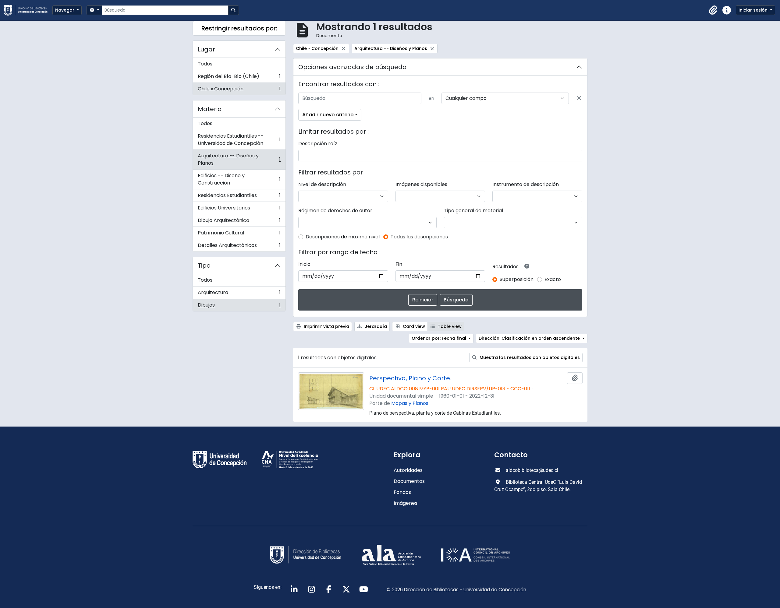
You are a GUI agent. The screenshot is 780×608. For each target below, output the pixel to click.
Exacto (552, 279)
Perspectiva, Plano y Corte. (410, 378)
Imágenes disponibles (421, 184)
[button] (713, 10)
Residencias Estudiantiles (239, 197)
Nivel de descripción (322, 184)
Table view (449, 326)
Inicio (304, 264)
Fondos (402, 492)
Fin (398, 264)
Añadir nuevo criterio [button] (328, 114)
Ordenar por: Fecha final (439, 338)
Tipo (204, 265)
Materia (210, 109)
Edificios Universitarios (239, 209)
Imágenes (405, 503)
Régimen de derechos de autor (335, 210)
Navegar (65, 10)
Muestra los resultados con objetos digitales (529, 357)
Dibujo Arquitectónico (239, 222)
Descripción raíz (317, 143)
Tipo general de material (473, 210)
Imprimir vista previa (326, 326)
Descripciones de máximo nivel (343, 236)
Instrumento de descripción (525, 184)
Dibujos (239, 306)
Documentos (409, 481)
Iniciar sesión (754, 10)
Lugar (206, 49)
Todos (205, 63)
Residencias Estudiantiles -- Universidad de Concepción (239, 139)
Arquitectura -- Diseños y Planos (239, 159)
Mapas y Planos (409, 403)
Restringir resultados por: (239, 28)
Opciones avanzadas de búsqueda (352, 67)
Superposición (517, 279)
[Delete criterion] (579, 98)
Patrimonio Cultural (239, 234)
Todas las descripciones (419, 236)
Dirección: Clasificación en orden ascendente (530, 338)
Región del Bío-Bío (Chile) (239, 78)
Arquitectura (239, 294)
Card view (413, 326)
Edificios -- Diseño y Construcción (239, 179)
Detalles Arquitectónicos (239, 246)
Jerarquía (375, 326)
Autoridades (408, 470)
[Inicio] (28, 10)
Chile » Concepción (239, 90)
